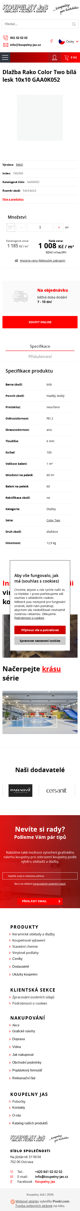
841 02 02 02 (18, 38)
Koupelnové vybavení (28, 940)
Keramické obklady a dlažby (33, 934)
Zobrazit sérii (40, 721)
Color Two (53, 520)
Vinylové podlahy (25, 952)
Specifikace (40, 346)
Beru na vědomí (40, 883)
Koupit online (40, 322)
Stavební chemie (25, 946)
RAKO (19, 165)
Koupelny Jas (45, 1181)
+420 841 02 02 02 (48, 1171)
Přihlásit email (34, 901)
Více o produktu (13, 199)
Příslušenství (40, 356)
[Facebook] (51, 41)
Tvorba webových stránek (34, 1206)
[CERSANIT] (23, 790)
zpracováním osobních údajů (49, 883)
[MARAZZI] (59, 790)
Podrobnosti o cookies (29, 1003)
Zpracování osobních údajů (33, 997)
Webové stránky (27, 1201)
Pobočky (18, 1101)
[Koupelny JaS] (40, 8)
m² (67, 227)
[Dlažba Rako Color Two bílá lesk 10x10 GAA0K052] (40, 118)
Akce (15, 1025)
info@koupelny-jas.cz (25, 45)
